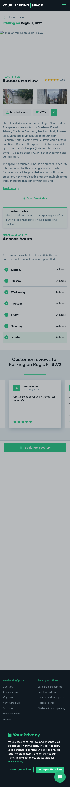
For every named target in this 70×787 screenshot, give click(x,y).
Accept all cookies (50, 770)
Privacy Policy (15, 761)
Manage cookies (20, 770)
